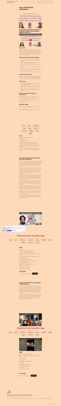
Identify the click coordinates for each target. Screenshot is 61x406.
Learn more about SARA (22, 359)
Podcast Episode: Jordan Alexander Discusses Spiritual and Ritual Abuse (28, 142)
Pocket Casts (24, 130)
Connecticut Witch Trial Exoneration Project (25, 364)
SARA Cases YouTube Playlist (22, 139)
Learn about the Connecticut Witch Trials (24, 268)
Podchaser (31, 130)
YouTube (30, 133)
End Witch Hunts (21, 362)
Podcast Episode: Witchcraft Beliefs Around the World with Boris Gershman (29, 143)
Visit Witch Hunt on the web (23, 257)
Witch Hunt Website (22, 367)
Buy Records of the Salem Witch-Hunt (24, 262)
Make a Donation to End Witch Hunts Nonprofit (25, 259)
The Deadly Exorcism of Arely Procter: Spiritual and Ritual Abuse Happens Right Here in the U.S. (30, 31)
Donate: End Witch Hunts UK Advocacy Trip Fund (25, 361)
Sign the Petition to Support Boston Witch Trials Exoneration (27, 252)
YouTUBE (37, 242)
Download (35, 273)
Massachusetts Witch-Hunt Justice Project (24, 365)
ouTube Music (35, 125)
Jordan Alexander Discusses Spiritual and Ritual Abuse (29, 283)
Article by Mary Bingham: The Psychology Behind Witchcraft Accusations (28, 147)
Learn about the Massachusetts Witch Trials (24, 267)
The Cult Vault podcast (22, 249)
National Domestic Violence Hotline (23, 140)
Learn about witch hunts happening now (24, 265)
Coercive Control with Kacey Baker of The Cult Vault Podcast (29, 158)
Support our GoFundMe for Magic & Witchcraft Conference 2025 (27, 260)
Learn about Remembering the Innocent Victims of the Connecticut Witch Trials (29, 256)
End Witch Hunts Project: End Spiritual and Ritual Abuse (26, 137)
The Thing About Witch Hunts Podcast (12, 2)
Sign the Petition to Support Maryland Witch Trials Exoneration (27, 250)
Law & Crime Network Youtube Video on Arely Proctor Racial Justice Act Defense (29, 149)
